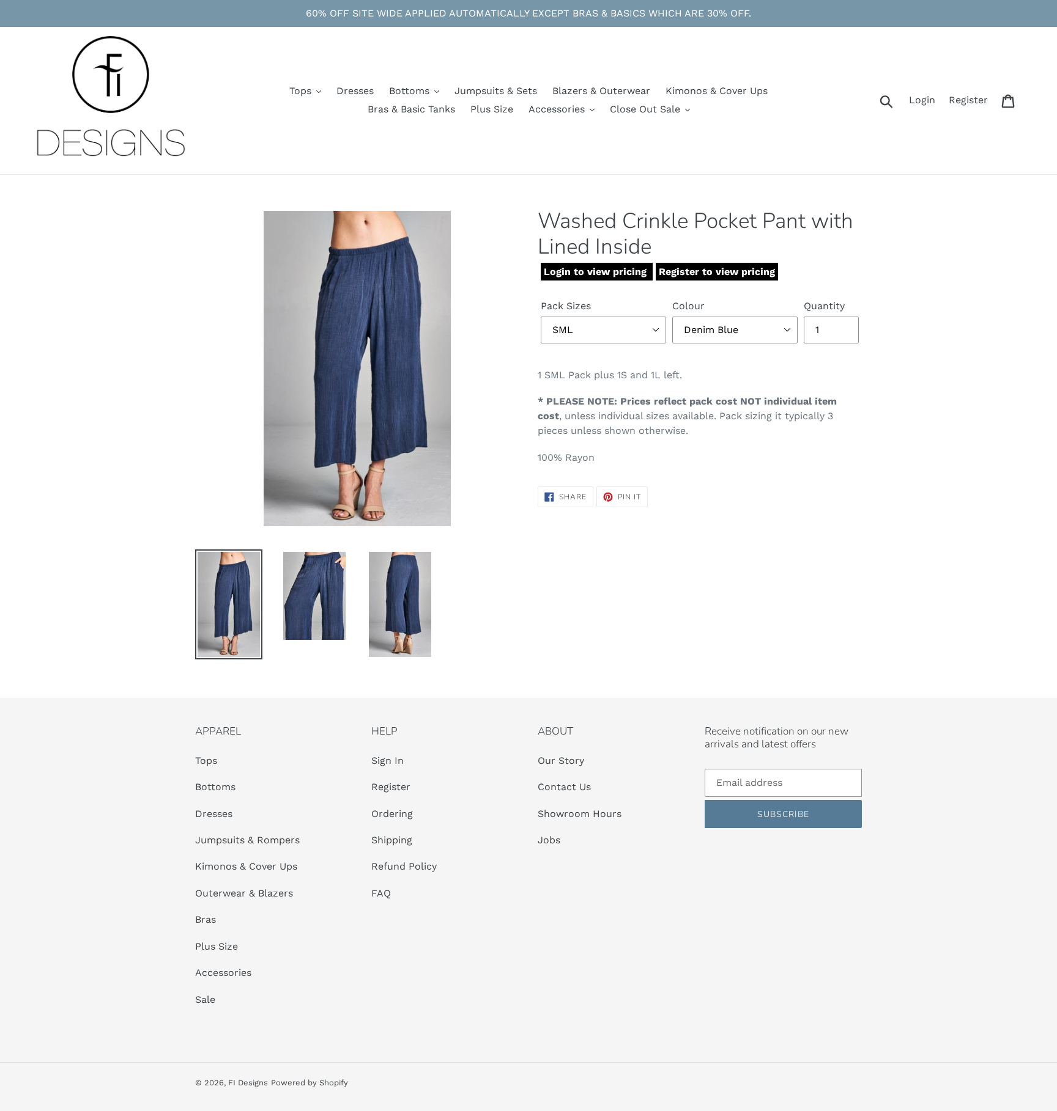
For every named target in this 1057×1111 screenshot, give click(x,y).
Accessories (223, 972)
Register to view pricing (717, 271)
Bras (205, 919)
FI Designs (248, 1082)
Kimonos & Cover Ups (247, 866)
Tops (206, 760)
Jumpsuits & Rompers (247, 840)
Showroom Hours (579, 814)
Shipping (391, 840)
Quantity (824, 306)
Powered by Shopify (309, 1082)
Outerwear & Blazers (244, 893)
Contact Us (564, 787)
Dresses (213, 814)
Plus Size (216, 946)
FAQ (381, 893)
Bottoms (215, 787)
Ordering (392, 814)
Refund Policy (404, 866)
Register (390, 787)
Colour (688, 306)
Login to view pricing (597, 271)
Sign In (387, 760)
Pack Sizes (566, 306)
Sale (205, 999)
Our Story (561, 760)
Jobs (549, 840)
